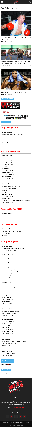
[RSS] (16, 416)
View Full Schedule (7, 360)
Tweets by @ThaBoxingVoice (8, 373)
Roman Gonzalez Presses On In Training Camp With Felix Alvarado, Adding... (15, 63)
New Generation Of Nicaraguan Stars (14, 92)
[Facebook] (7, 416)
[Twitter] (20, 416)
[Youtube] (24, 416)
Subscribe (27, 422)
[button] (30, 2)
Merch (21, 422)
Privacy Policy (6, 422)
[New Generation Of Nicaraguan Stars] (16, 79)
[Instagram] (11, 416)
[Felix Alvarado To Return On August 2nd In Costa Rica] (16, 23)
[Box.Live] (7, 364)
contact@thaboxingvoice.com (19, 407)
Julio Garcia (3, 41)
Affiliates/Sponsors (15, 422)
